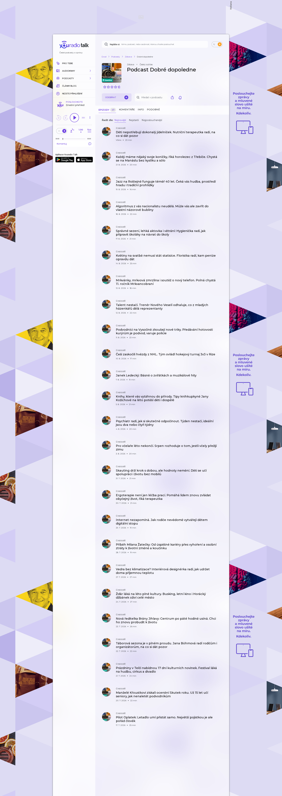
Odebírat (110, 97)
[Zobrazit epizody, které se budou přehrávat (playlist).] (89, 131)
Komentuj (62, 144)
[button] (74, 71)
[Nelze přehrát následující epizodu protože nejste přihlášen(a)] (83, 117)
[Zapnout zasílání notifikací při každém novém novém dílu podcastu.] (180, 97)
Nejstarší (134, 120)
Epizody (106, 109)
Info (141, 109)
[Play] (74, 117)
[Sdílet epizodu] (222, 134)
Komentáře (127, 109)
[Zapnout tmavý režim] (217, 44)
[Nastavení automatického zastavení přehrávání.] (72, 130)
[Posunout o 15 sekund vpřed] (65, 117)
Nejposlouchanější (152, 120)
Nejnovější (120, 120)
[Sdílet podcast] (173, 97)
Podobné (153, 109)
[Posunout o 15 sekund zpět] (58, 117)
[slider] (63, 139)
